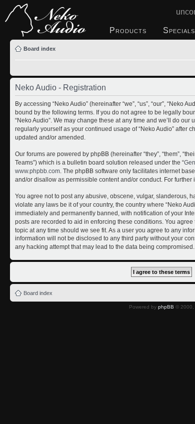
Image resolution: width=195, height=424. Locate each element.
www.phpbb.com (37, 171)
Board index (40, 49)
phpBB (166, 307)
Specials (179, 30)
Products (128, 30)
